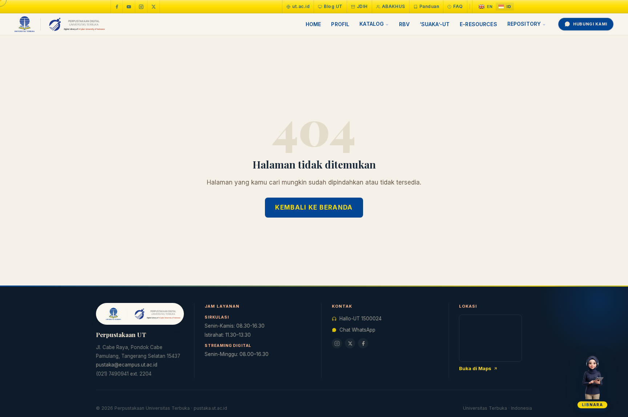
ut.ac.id (301, 6)
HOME (313, 24)
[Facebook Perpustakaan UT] (116, 6)
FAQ (458, 6)
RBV (404, 24)
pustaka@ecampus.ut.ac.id (126, 365)
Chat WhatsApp (357, 330)
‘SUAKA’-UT (435, 24)
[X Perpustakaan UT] (350, 343)
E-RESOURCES (478, 24)
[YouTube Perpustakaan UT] (129, 6)
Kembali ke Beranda (314, 207)
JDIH (362, 6)
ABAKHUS (393, 6)
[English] (485, 7)
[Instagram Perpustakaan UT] (141, 6)
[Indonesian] (505, 7)
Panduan (429, 6)
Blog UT (333, 6)
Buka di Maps (475, 368)
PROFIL (340, 24)
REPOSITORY (524, 24)
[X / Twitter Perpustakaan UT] (154, 6)
